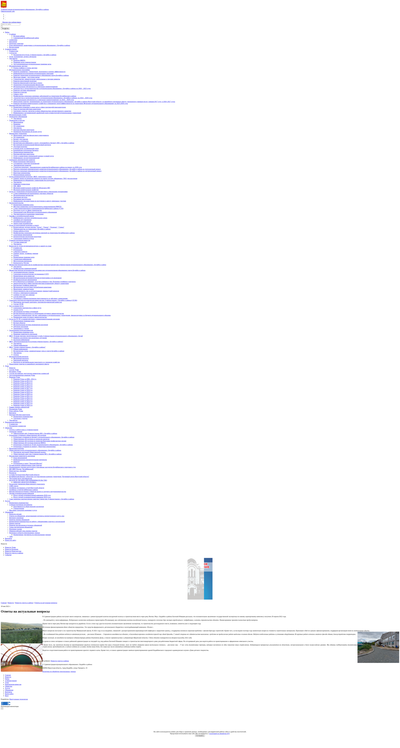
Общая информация (20, 345)
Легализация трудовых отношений (25, 311)
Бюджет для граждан (20, 139)
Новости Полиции (11, 549)
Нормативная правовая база (23, 152)
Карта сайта (9, 694)
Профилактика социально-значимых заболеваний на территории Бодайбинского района (44, 96)
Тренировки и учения (21, 328)
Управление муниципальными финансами (28, 85)
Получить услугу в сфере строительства (27, 210)
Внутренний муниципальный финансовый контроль (32, 145)
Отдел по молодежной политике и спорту (24, 225)
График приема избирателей (19, 407)
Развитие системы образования (24, 90)
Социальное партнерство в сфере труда (27, 308)
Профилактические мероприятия (25, 280)
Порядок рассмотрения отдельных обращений (25, 525)
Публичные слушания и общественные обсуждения (27, 435)
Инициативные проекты (22, 175)
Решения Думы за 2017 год (22, 388)
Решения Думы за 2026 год (22, 405)
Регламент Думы (15, 371)
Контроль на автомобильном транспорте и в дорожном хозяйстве (36, 362)
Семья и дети (18, 94)
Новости (12, 368)
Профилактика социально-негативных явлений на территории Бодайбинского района (44, 233)
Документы (13, 58)
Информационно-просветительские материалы (30, 460)
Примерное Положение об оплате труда (27, 131)
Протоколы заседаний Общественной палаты (29, 452)
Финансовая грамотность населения (22, 456)
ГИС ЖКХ (17, 186)
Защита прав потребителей (22, 223)
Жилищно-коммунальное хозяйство (26, 190)
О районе (12, 34)
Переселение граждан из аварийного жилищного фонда (29, 364)
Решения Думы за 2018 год (22, 390)
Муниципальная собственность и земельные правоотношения (35, 86)
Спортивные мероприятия (22, 235)
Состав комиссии (19, 296)
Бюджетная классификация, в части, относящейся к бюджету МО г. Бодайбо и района (43, 143)
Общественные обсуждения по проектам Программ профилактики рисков (39, 441)
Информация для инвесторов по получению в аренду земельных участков (39, 201)
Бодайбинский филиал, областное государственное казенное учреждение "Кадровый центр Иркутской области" (49, 476)
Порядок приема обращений (19, 520)
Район (7, 32)
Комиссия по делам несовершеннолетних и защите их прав (30, 246)
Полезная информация (21, 340)
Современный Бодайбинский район (26, 38)
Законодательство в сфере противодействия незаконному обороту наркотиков (41, 283)
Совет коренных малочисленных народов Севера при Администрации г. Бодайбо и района (41, 499)
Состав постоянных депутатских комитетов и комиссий (29, 373)
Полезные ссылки (15, 529)
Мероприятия (18, 122)
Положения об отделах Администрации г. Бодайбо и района (34, 55)
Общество (8, 428)
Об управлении (18, 126)
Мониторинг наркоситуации (23, 289)
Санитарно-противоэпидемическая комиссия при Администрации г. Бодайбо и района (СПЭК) (43, 300)
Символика (13, 40)
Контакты (12, 413)
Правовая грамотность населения (25, 334)
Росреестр (12, 473)
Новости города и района (14, 553)
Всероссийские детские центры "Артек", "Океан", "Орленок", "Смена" (38, 227)
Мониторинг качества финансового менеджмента (31, 135)
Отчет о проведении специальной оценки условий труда (33, 156)
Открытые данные (15, 431)
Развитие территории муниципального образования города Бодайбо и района (41, 75)
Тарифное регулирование (22, 220)
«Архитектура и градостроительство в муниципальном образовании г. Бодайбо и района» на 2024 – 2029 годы (52, 98)
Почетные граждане (16, 43)
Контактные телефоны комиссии (25, 285)
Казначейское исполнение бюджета (25, 150)
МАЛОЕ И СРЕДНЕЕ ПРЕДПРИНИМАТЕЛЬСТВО (28, 480)
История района (19, 36)
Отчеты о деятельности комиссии (25, 293)
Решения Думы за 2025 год (22, 403)
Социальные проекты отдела (23, 238)
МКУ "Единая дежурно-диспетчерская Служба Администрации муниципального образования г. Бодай (46, 336)
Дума (7, 366)
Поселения (13, 41)
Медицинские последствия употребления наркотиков (32, 287)
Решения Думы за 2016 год (22, 386)
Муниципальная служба (17, 115)
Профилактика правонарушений (25, 268)
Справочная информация (22, 259)
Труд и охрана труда (16, 306)
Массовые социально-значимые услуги (23, 510)
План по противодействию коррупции (27, 109)
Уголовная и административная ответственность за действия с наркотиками (40, 298)
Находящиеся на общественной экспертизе (28, 506)
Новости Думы (10, 547)
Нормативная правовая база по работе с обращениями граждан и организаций (37, 521)
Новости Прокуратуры (13, 551)
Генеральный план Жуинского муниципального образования (35, 212)
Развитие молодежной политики (25, 81)
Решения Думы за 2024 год (22, 401)
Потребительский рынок (22, 221)
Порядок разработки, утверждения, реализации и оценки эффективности (39, 71)
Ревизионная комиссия (13, 422)
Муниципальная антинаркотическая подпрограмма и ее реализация (37, 278)
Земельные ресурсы (20, 197)
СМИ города (13, 486)
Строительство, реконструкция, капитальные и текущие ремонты (36, 79)
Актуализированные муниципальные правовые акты (32, 64)
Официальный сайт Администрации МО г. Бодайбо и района (35, 433)
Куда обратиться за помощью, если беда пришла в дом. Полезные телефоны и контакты (44, 281)
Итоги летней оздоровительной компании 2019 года (32, 497)
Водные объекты (19, 323)
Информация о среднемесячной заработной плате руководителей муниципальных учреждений (47, 113)
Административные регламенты (20, 505)
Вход (7, 696)
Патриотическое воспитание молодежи (27, 236)
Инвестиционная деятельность (24, 161)
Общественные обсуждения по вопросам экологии (31, 439)
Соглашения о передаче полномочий (26, 163)
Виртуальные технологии (18, 699)
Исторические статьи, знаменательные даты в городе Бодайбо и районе (38, 351)
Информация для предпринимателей (26, 158)
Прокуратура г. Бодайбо (17, 471)
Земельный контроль (20, 360)
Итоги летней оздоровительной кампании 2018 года (32, 495)
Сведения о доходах (20, 418)
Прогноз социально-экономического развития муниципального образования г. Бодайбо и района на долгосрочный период (57, 169)
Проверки (16, 124)
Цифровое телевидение (21, 184)
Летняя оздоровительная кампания (21, 493)
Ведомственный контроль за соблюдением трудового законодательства (38, 313)
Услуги (7, 501)
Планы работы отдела (21, 231)
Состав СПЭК (18, 304)
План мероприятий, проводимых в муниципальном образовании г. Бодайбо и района (39, 45)
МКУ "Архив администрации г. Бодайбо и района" (27, 347)
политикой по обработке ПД (219, 733)
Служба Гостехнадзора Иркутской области (24, 475)
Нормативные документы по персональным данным (32, 535)
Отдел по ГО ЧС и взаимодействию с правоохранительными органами (34, 319)
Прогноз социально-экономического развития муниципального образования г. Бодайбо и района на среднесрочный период (57, 171)
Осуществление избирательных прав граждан (25, 465)
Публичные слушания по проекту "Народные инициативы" (34, 446)
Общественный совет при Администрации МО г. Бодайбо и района (37, 454)
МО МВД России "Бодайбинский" (21, 469)
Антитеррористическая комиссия (21, 330)
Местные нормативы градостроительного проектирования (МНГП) (37, 206)
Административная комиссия (19, 240)
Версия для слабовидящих (11, 22)
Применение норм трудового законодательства (30, 317)
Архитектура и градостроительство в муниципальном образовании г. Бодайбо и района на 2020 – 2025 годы (52, 88)
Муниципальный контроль (18, 356)
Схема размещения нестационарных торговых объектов (33, 193)
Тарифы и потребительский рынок (21, 216)
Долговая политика (20, 146)
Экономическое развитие (22, 165)
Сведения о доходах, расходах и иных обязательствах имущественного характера (42, 111)
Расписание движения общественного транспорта (27, 484)
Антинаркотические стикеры (23, 272)
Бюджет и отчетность (20, 141)
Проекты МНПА (19, 60)
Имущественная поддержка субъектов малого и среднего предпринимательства (37, 491)
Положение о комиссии (17, 426)
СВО (11, 536)
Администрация (11, 49)
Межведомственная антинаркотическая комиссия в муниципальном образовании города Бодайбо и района (47, 270)
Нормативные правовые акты (23, 257)
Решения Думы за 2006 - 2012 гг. (24, 379)
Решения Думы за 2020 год (22, 394)
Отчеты (16, 255)
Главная (3, 603)
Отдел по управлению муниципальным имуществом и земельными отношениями (38, 191)
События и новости (20, 251)
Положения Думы (15, 409)
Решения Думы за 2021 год (22, 396)
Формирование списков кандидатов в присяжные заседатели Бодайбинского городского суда (42, 467)
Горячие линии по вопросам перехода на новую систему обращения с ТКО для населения (45, 178)
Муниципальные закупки (18, 66)
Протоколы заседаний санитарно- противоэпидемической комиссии (37, 302)
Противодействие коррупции (19, 105)
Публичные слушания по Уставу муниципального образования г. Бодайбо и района (43, 445)
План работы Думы (16, 411)
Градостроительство (16, 203)
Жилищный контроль (21, 358)
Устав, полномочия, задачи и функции (22, 56)
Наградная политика (16, 448)
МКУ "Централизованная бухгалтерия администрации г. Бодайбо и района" (36, 341)
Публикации (17, 250)
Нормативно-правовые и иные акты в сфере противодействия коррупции (39, 107)
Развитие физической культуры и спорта (27, 83)
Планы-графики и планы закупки (25, 68)
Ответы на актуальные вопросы (45, 603)
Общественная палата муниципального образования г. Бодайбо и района (35, 450)
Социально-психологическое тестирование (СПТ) (31, 274)
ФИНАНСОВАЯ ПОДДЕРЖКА (24, 482)
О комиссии (17, 248)
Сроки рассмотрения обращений (20, 527)
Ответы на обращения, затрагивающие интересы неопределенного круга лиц (36, 516)
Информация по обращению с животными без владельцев (34, 180)
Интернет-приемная (16, 518)
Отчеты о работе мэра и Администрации (23, 430)
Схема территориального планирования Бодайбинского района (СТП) (38, 208)
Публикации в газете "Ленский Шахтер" (27, 463)
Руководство (13, 51)
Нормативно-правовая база (23, 416)
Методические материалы (22, 261)
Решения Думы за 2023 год (22, 400)
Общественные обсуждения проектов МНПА (29, 443)
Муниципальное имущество (23, 195)
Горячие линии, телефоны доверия (25, 253)
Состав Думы (14, 370)
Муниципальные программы (19, 70)
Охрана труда (18, 310)
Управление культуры (17, 120)
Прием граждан (14, 523)
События (8, 555)
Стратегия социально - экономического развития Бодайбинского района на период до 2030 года (47, 167)
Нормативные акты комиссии (23, 276)
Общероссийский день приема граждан (23, 531)
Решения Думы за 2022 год (22, 398)
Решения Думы (14, 377)
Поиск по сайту (10, 540)
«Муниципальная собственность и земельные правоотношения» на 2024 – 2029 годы (43, 100)
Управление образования (18, 116)
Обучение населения (20, 326)
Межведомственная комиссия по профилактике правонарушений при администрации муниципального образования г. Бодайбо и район (57, 265)
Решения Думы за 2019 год (22, 392)
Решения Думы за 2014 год (22, 383)
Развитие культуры (20, 92)
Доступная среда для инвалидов (20, 478)
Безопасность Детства (21, 263)
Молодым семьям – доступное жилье (26, 77)
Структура (13, 53)
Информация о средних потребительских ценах (30, 218)
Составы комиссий (20, 242)
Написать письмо (15, 514)
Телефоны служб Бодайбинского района (23, 490)
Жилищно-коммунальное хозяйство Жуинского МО (31, 188)
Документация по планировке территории (28, 214)
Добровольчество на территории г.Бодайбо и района (32, 229)
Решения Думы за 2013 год (22, 381)
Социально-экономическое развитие (22, 160)
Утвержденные (18, 508)
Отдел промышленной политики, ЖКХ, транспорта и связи (30, 176)
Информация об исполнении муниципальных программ (33, 73)
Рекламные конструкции (22, 199)
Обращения (9, 512)
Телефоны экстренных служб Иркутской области (26, 488)
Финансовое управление (18, 133)
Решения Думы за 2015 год (22, 385)
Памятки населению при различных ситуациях (30, 338)
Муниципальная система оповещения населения (30, 325)
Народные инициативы (21, 173)
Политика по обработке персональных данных (59, 671)
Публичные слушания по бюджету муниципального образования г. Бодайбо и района (43, 437)
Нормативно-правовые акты (23, 205)
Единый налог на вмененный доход (26, 148)
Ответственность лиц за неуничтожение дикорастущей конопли (36, 291)
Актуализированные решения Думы (22, 375)
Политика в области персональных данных (24, 533)
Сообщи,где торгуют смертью (24, 295)
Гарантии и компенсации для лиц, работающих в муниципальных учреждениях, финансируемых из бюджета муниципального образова (62, 315)
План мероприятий (20, 458)
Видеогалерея (14, 47)
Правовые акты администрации (24, 62)
